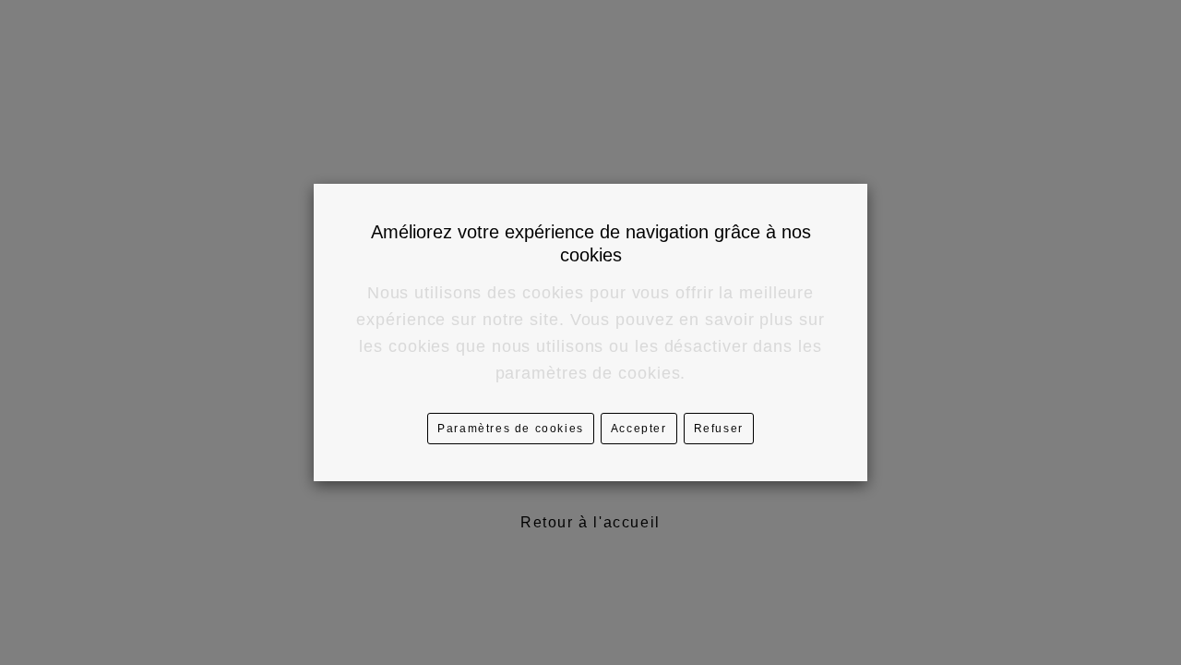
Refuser (719, 428)
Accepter (639, 428)
